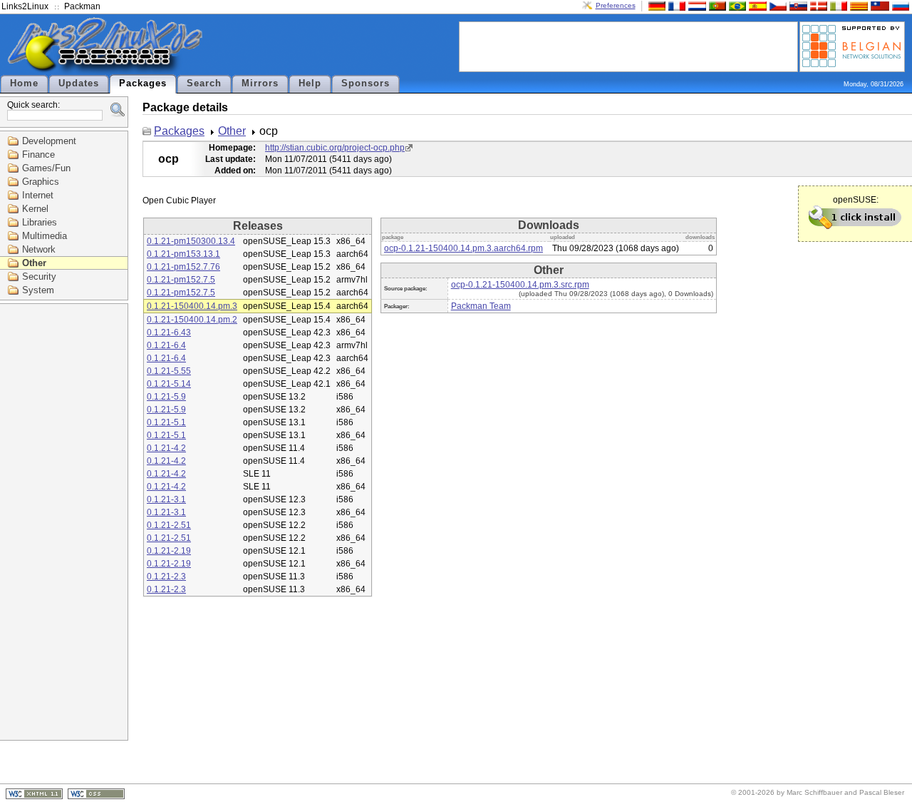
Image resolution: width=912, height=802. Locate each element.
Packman (82, 6)
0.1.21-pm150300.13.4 (191, 241)
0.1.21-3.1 (166, 499)
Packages (143, 83)
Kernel (35, 208)
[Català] (857, 5)
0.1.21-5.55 (169, 371)
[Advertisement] (628, 45)
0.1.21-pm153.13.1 (183, 254)
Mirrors (260, 83)
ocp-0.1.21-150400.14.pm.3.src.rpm (520, 285)
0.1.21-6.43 (169, 332)
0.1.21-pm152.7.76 (183, 267)
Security (39, 276)
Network (39, 249)
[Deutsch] (655, 5)
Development (49, 141)
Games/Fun (46, 168)
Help (310, 83)
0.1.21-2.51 (169, 525)
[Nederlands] (695, 5)
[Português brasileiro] (736, 5)
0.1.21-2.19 (169, 551)
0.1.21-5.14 (169, 384)
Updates (78, 83)
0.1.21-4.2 (166, 448)
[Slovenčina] (797, 5)
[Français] (675, 5)
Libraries (39, 222)
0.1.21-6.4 (166, 345)
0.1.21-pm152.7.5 (181, 280)
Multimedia (44, 235)
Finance (38, 154)
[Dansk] (817, 5)
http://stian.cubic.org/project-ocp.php (335, 148)
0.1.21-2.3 (166, 577)
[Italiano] (837, 5)
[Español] (756, 5)
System (38, 290)
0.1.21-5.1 (166, 422)
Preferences (616, 5)
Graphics (40, 181)
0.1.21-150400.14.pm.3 (192, 306)
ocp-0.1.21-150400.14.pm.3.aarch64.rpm (463, 248)
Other (34, 263)
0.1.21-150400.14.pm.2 (192, 320)
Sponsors (365, 83)
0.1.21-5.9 (166, 397)
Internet (37, 195)
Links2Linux (24, 6)
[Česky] (777, 5)
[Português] (716, 5)
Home (24, 83)
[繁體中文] (878, 5)
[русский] (899, 5)
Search (204, 83)
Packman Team (481, 306)
